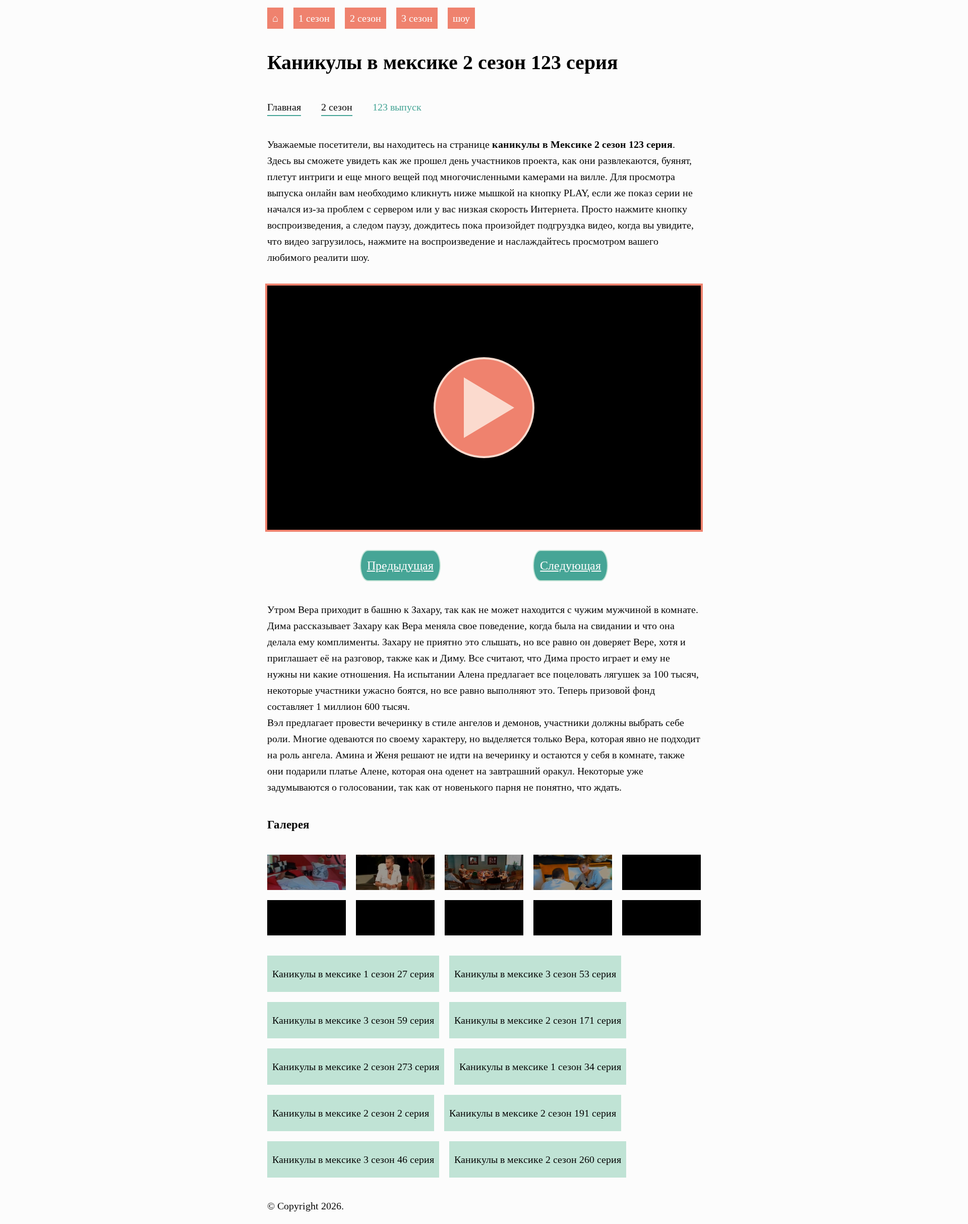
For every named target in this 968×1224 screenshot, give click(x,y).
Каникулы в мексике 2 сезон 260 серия (537, 1159)
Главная (284, 107)
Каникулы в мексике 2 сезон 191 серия (532, 1113)
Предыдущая (400, 565)
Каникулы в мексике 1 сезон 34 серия (540, 1066)
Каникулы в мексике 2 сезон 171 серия (537, 1020)
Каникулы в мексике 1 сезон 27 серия (353, 973)
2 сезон (365, 18)
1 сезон (314, 18)
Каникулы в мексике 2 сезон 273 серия (355, 1066)
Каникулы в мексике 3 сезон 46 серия (353, 1159)
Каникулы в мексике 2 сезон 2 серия (350, 1113)
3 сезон (417, 18)
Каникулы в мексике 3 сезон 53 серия (535, 973)
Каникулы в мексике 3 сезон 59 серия (353, 1020)
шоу (461, 18)
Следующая (570, 565)
